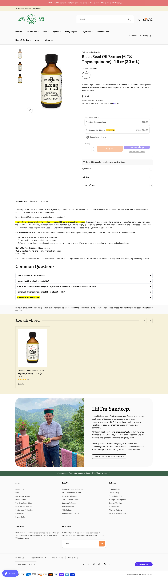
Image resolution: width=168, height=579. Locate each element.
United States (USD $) (24, 564)
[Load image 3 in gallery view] (20, 78)
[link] (28, 8)
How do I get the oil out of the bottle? (33, 281)
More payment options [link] (137, 152)
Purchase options (92, 117)
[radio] (87, 122)
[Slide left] (144, 320)
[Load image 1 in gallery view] (20, 54)
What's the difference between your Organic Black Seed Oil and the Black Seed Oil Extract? (56, 286)
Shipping (84, 100)
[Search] (129, 19)
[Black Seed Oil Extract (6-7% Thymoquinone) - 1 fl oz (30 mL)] (32, 362)
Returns (44, 201)
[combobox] (105, 19)
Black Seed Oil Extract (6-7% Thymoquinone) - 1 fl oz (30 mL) (31, 373)
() (148, 36)
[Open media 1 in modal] (51, 81)
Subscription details (98, 137)
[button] (148, 19)
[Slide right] (150, 320)
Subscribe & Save (101, 130)
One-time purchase (97, 122)
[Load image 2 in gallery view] (20, 66)
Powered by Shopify (147, 574)
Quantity (87, 143)
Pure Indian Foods (91, 52)
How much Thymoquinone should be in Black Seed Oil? (41, 292)
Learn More (24, 538)
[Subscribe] (102, 543)
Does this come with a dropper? (31, 275)
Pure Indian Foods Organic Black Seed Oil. (35, 228)
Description (21, 201)
